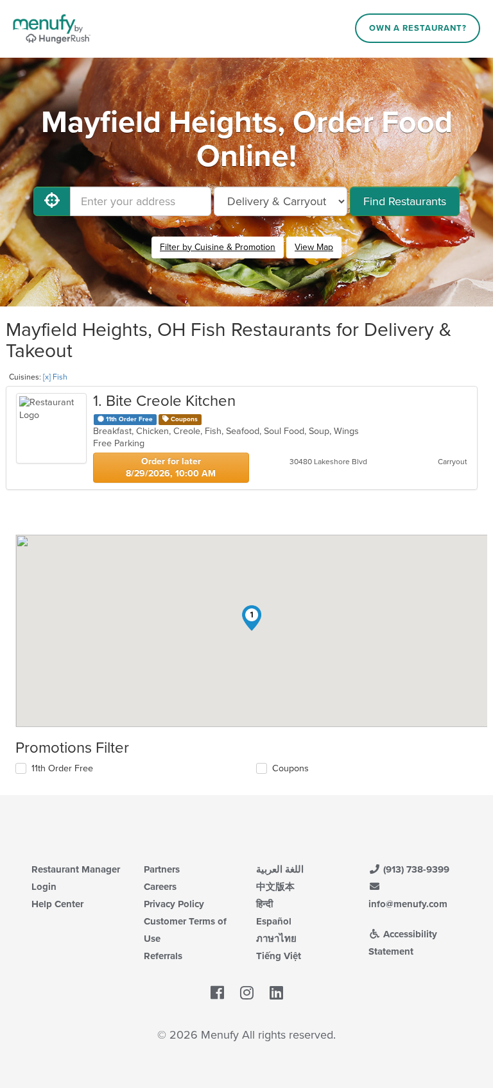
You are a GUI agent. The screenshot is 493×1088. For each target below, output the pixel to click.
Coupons (290, 768)
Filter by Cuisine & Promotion (217, 247)
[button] (252, 618)
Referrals (163, 956)
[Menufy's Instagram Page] (247, 993)
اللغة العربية (280, 869)
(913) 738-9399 (415, 869)
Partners (162, 869)
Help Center (57, 904)
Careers (160, 886)
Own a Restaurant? (418, 28)
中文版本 (275, 886)
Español (273, 921)
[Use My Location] (52, 201)
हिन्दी (264, 904)
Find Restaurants (404, 201)
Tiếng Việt (278, 956)
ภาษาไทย (276, 938)
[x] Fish (55, 376)
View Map (314, 247)
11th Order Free (62, 768)
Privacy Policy (174, 904)
